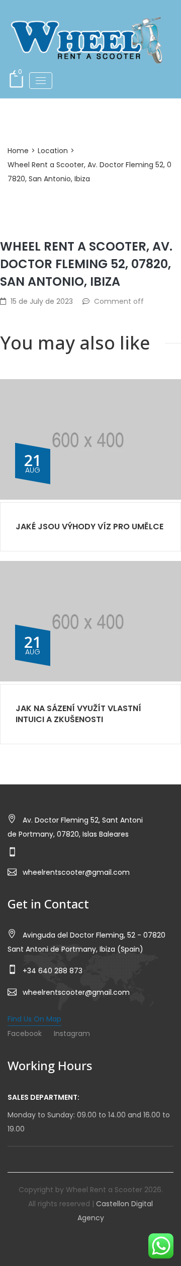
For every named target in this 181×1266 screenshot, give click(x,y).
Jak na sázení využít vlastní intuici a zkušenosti (78, 714)
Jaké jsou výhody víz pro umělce (89, 526)
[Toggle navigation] (40, 80)
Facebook (25, 1033)
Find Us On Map (34, 1019)
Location (53, 151)
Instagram (72, 1033)
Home (18, 151)
